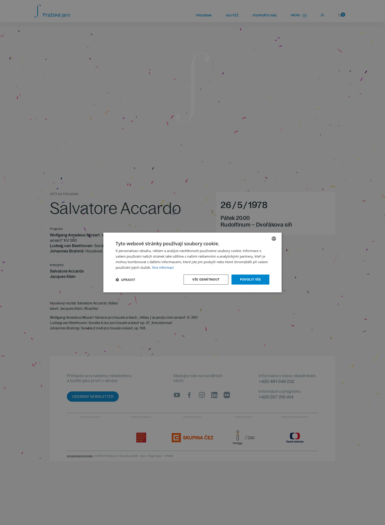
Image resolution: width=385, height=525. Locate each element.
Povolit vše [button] (250, 279)
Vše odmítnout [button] (205, 279)
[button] (125, 279)
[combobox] (274, 238)
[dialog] (192, 262)
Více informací (163, 267)
